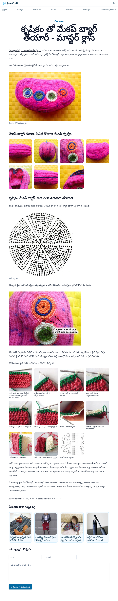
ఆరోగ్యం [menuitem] (20, 9)
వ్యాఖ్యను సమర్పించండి (20, 586)
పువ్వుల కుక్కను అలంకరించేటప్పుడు (25, 50)
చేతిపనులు (59, 21)
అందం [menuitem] (53, 9)
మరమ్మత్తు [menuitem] (87, 9)
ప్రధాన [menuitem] (4, 9)
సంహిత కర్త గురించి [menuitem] (108, 9)
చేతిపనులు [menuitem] (37, 9)
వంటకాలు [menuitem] (69, 9)
